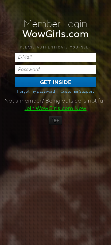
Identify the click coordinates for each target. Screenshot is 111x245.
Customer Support (77, 91)
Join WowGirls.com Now (55, 108)
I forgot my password (36, 91)
